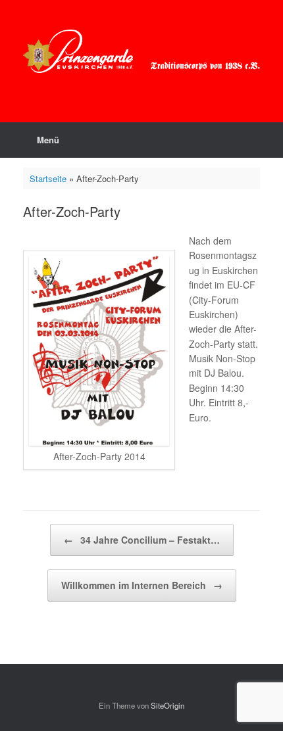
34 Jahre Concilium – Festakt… (142, 539)
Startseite (48, 178)
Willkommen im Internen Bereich (141, 585)
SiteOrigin (167, 705)
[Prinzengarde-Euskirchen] (141, 51)
